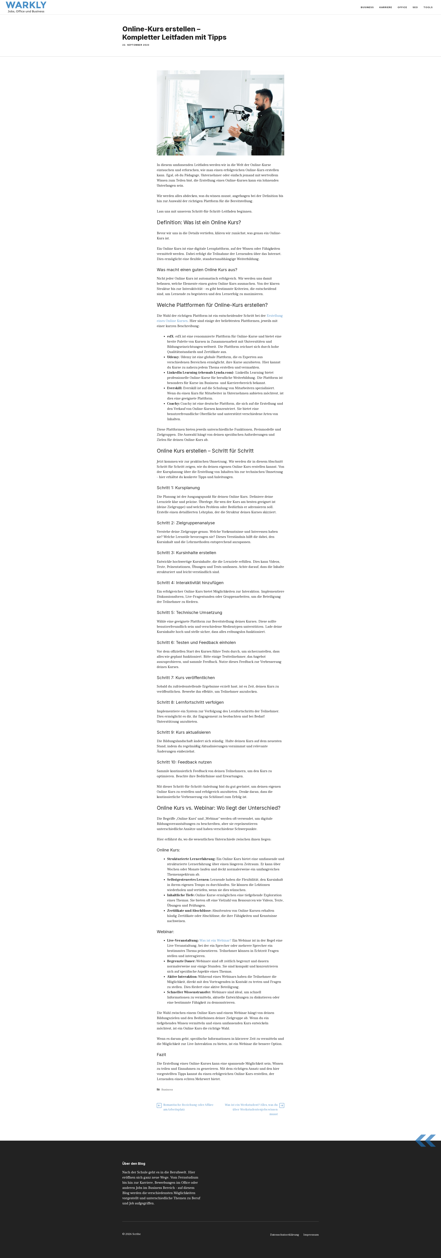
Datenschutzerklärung (284, 1235)
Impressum (311, 1235)
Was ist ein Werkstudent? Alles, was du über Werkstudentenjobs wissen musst (251, 1109)
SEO (415, 7)
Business (367, 7)
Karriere (385, 7)
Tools (428, 7)
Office (402, 7)
